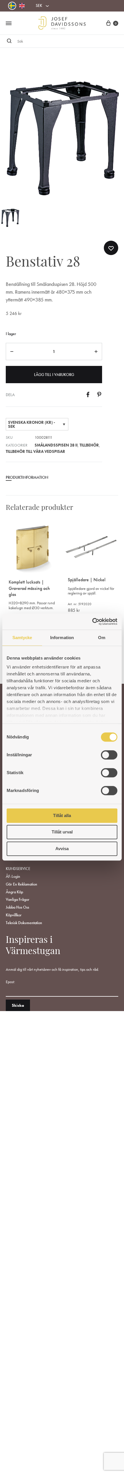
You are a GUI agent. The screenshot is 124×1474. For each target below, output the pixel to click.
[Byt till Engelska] (22, 5)
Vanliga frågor (17, 899)
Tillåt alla (62, 815)
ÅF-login (13, 876)
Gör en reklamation (21, 884)
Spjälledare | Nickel (87, 580)
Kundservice (18, 868)
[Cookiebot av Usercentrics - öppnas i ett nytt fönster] (92, 621)
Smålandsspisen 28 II (56, 445)
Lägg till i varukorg (54, 374)
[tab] (54, 479)
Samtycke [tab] (22, 637)
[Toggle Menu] (9, 23)
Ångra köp (14, 891)
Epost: (10, 981)
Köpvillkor (14, 915)
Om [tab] (101, 637)
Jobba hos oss (17, 907)
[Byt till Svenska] (12, 6)
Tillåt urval (62, 831)
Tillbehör (89, 445)
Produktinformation (27, 477)
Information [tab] (62, 637)
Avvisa (62, 848)
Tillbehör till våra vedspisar (35, 451)
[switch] (109, 754)
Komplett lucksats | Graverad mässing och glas (29, 588)
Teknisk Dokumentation (24, 922)
